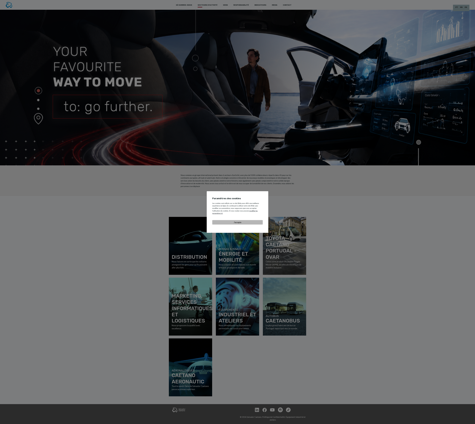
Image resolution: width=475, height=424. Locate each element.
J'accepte (237, 222)
